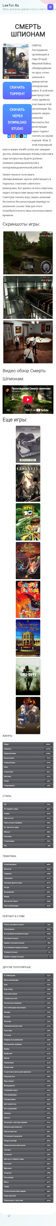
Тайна (27, 1187)
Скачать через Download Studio (17, 119)
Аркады (27, 1113)
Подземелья (27, 1077)
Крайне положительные (27, 943)
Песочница (27, 1178)
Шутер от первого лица (27, 1159)
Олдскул (27, 1173)
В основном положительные (27, 934)
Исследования (27, 1109)
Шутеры (27, 776)
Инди (27, 744)
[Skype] (25, 136)
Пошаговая (27, 1063)
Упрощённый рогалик (27, 1026)
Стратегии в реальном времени (27, 1072)
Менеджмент (27, 1086)
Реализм (27, 837)
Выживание (27, 892)
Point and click (27, 1196)
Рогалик (27, 1021)
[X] (21, 136)
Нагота (27, 1118)
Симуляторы (27, 763)
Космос (27, 1017)
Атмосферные (27, 865)
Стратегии (27, 772)
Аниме (27, 814)
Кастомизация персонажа (27, 1008)
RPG (27, 767)
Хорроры (27, 874)
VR (27, 846)
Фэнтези (27, 869)
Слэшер (27, 1035)
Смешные (27, 878)
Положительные (27, 938)
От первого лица (27, 809)
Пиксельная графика (27, 823)
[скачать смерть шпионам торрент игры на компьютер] (28, 253)
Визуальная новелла (27, 1127)
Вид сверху (27, 1081)
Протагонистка (27, 1132)
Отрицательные (27, 952)
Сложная (27, 1155)
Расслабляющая (27, 906)
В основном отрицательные (27, 948)
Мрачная (27, 1168)
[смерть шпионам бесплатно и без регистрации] (28, 297)
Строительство (27, 998)
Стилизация (27, 841)
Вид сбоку (27, 989)
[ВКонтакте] (9, 136)
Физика (27, 1012)
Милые (27, 832)
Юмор (27, 897)
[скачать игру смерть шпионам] (28, 342)
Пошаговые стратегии (27, 1200)
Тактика (27, 1150)
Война (27, 1049)
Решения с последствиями (27, 1122)
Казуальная (27, 758)
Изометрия (27, 1067)
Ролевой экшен (27, 994)
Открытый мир (27, 1141)
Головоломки (27, 1099)
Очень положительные (27, 925)
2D (27, 804)
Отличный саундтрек (27, 1136)
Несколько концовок (27, 1003)
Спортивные (27, 786)
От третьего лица (27, 827)
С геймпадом (27, 976)
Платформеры (27, 1095)
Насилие (27, 1164)
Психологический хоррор (27, 1191)
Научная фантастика (27, 883)
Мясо (27, 1182)
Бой (27, 985)
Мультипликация (27, 980)
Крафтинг (27, 1054)
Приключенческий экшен (27, 1145)
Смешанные (27, 929)
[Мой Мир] (17, 136)
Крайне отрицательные (27, 957)
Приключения (27, 753)
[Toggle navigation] (50, 7)
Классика (27, 1031)
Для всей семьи (27, 901)
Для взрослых (27, 1104)
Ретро (27, 887)
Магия (27, 1058)
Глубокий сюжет (27, 1090)
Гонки (27, 781)
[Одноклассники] (13, 136)
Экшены (27, 749)
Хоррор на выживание (27, 1040)
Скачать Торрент (17, 90)
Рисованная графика (27, 1044)
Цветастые (27, 818)
